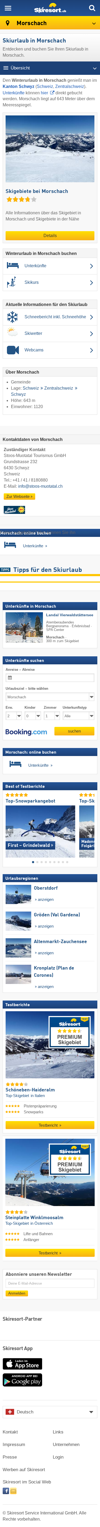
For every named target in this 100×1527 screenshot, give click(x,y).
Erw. (9, 708)
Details (50, 235)
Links (58, 1432)
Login (58, 1457)
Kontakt (10, 1432)
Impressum (14, 1444)
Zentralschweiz (69, 86)
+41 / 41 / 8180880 (30, 480)
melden (84, 532)
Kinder (30, 708)
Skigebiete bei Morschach (37, 191)
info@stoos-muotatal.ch (40, 486)
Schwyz (18, 394)
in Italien (38, 1096)
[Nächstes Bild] (90, 829)
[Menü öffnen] (8, 8)
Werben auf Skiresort (24, 1469)
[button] (26, 732)
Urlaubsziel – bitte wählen (27, 689)
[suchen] (92, 8)
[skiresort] (50, 8)
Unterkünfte (14, 93)
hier (44, 93)
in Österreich (41, 1223)
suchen (74, 730)
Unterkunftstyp (75, 708)
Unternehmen (66, 1444)
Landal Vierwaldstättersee (69, 615)
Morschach (31, 23)
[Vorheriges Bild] (9, 829)
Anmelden (16, 1293)
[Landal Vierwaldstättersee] (16, 627)
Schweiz (45, 86)
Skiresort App (18, 1348)
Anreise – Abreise (20, 669)
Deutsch (25, 1411)
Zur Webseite (18, 496)
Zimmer (50, 708)
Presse (10, 1457)
